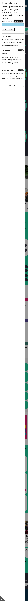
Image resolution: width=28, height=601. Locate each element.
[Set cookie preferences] (2, 598)
